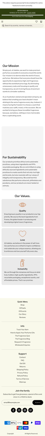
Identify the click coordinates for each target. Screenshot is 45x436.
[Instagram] (19, 410)
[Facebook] (13, 410)
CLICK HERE (31, 13)
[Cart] (41, 21)
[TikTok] (30, 410)
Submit (37, 402)
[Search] (22, 25)
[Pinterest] (24, 410)
